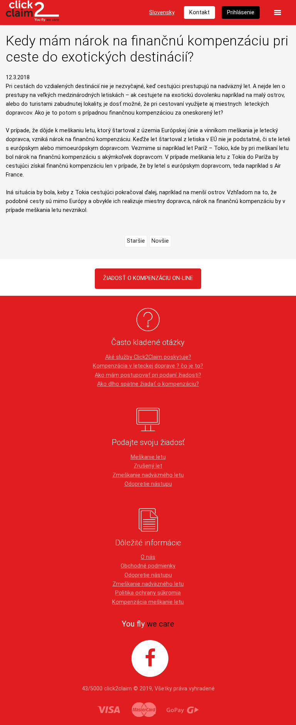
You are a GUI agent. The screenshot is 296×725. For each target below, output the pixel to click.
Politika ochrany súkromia (148, 593)
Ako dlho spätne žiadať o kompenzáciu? (148, 384)
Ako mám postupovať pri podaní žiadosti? (148, 375)
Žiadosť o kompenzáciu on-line (148, 278)
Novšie (160, 241)
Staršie (136, 241)
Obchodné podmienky (148, 566)
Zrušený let (148, 466)
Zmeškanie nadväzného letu (148, 475)
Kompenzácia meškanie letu (148, 602)
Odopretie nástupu (148, 484)
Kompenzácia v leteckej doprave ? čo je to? (148, 366)
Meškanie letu (148, 457)
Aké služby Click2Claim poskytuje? (148, 357)
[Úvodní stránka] (32, 12)
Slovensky (162, 12)
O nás (148, 557)
